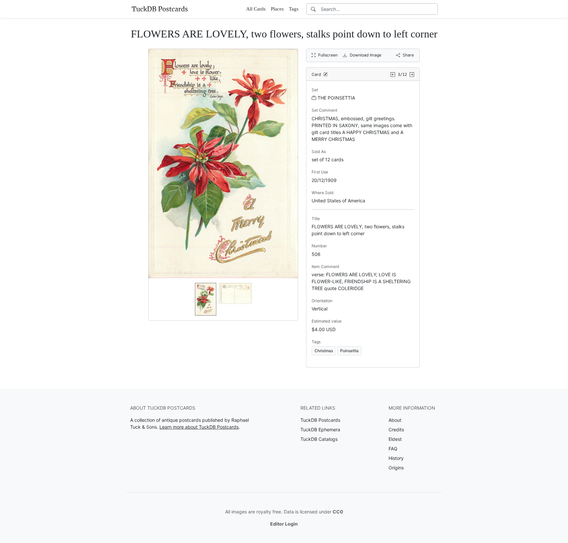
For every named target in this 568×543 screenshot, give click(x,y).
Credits (396, 429)
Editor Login (284, 524)
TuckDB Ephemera (320, 429)
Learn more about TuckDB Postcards (199, 427)
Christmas (324, 350)
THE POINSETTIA (336, 98)
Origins (396, 467)
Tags (293, 8)
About (395, 420)
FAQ (393, 448)
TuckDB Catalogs (319, 439)
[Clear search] (433, 9)
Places (277, 8)
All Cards (256, 8)
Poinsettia (349, 350)
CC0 (338, 511)
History (396, 458)
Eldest (395, 439)
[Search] (313, 9)
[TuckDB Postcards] (159, 9)
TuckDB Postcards (320, 420)
